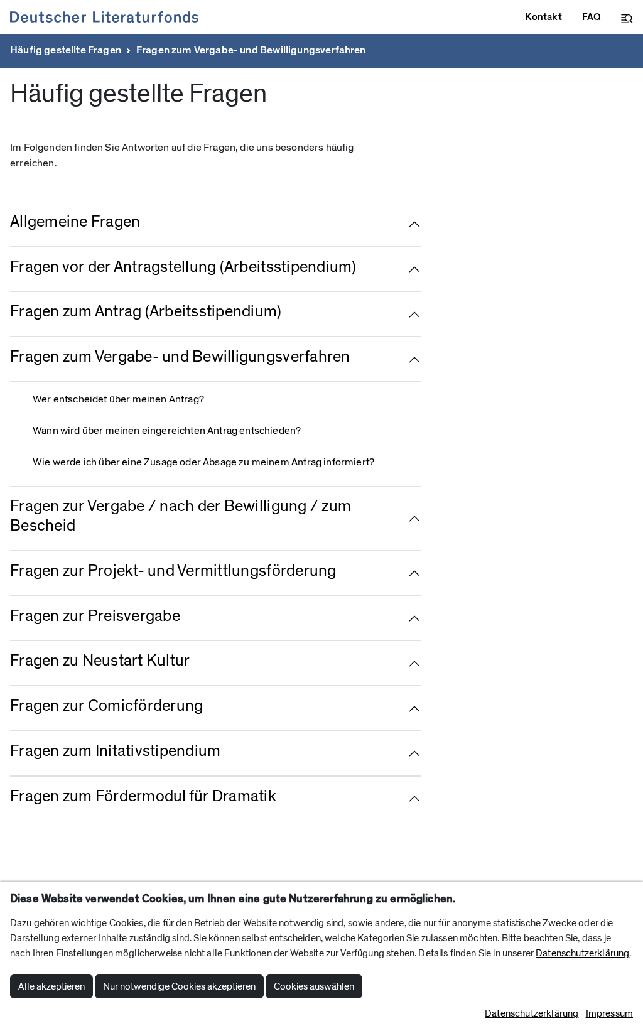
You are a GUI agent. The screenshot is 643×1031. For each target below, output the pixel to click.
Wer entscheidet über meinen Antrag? (118, 399)
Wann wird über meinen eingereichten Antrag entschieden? (167, 431)
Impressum (609, 1013)
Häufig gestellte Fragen (65, 50)
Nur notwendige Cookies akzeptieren (179, 986)
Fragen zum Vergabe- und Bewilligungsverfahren (251, 50)
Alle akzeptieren (51, 986)
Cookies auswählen (314, 986)
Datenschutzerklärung (582, 953)
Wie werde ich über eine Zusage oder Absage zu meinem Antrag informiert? (203, 462)
